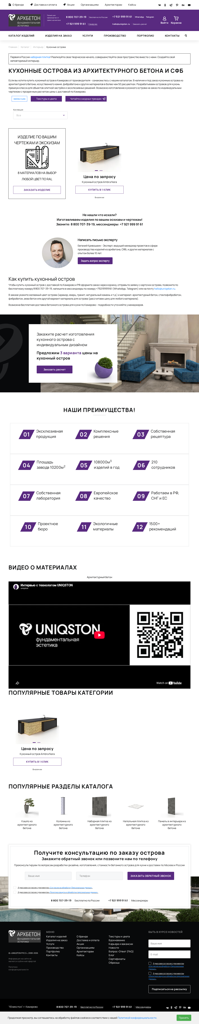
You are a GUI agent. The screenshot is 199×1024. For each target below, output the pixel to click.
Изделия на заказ (58, 35)
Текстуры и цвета (46, 98)
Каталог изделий (21, 35)
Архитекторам (113, 4)
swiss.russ (19, 98)
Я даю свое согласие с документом (55, 887)
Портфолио (145, 35)
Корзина (176, 22)
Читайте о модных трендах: (86, 98)
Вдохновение (117, 940)
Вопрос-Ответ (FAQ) (121, 951)
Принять (184, 1017)
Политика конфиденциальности (19, 968)
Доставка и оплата (45, 4)
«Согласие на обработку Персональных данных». (71, 887)
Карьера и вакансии (121, 944)
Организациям (90, 4)
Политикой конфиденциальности (137, 1017)
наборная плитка (40, 57)
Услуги (87, 35)
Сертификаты (117, 959)
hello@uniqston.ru (121, 24)
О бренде (18, 4)
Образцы (114, 962)
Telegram (150, 17)
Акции (71, 4)
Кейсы (132, 4)
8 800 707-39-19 (76, 17)
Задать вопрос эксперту (95, 260)
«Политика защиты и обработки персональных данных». (73, 892)
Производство (115, 35)
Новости (114, 947)
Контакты (172, 35)
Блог (111, 955)
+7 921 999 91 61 (76, 24)
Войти (165, 22)
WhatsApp (139, 17)
